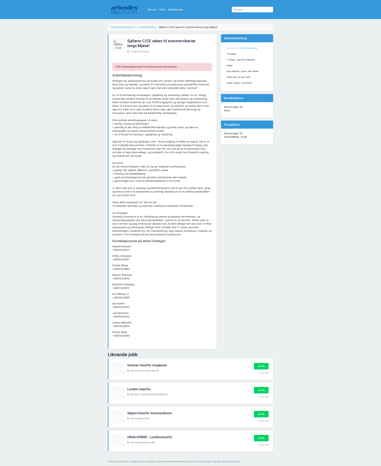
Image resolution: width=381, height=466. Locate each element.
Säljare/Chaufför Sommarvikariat (149, 413)
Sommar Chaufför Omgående (147, 365)
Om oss (152, 9)
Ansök (261, 366)
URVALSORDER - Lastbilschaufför (149, 437)
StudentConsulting (248, 48)
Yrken (162, 9)
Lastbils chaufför (139, 389)
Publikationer (175, 9)
